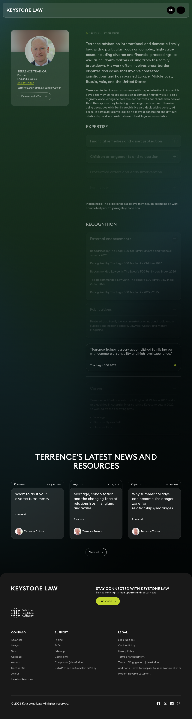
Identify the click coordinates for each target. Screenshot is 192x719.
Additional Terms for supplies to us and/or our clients (149, 668)
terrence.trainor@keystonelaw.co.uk (39, 87)
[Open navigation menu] (180, 10)
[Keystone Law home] (25, 10)
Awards (15, 662)
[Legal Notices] (22, 612)
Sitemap (60, 651)
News (14, 651)
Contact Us (18, 668)
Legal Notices (126, 639)
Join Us (15, 673)
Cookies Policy (126, 645)
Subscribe (106, 601)
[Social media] (158, 703)
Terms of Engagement (131, 656)
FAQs (58, 645)
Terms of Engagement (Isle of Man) (139, 662)
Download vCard (32, 96)
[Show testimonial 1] (175, 365)
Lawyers (95, 33)
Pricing (59, 639)
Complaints (61, 656)
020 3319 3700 (25, 83)
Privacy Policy (126, 651)
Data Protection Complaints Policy (75, 668)
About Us (16, 639)
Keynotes (16, 656)
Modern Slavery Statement (134, 673)
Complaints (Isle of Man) (69, 662)
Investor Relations (22, 679)
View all (94, 552)
